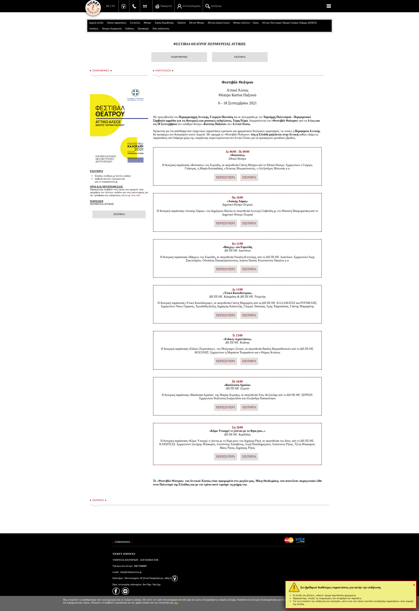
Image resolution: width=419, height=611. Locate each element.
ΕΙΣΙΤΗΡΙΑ (240, 57)
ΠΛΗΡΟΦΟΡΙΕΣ (179, 57)
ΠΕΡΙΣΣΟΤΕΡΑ (225, 177)
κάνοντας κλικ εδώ (130, 195)
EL (107, 6)
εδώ (176, 602)
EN (113, 6)
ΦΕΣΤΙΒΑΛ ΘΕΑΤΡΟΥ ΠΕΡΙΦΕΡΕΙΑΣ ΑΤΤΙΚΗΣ (209, 44)
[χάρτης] (175, 578)
